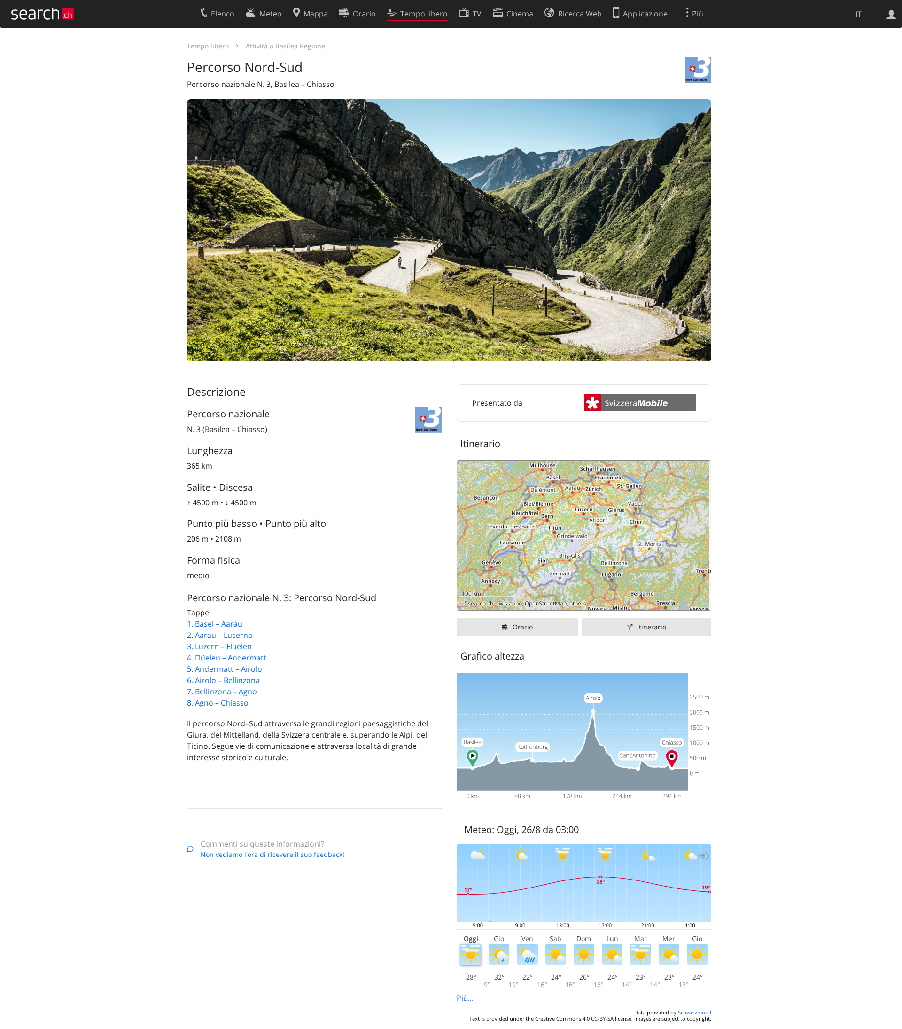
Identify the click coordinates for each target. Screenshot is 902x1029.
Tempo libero (208, 45)
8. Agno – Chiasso (218, 703)
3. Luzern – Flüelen (219, 646)
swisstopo (509, 603)
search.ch (480, 603)
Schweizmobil (694, 1012)
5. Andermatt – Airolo (224, 669)
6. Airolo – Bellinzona (223, 680)
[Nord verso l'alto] (700, 599)
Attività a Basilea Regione (285, 45)
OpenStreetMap (546, 603)
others (577, 603)
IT (858, 14)
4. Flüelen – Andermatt (226, 657)
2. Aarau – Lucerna (219, 635)
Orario (523, 626)
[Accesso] (891, 14)
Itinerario (651, 626)
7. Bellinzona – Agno (222, 691)
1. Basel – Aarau (214, 624)
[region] (584, 535)
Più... (465, 998)
